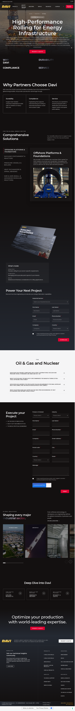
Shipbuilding (64, 665)
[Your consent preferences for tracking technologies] (72, 708)
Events (63, 696)
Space (62, 658)
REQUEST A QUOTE (37, 51)
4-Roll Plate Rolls (49, 654)
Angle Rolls (47, 661)
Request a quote (69, 6)
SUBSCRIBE (10, 666)
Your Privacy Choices (42, 708)
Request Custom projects (48, 666)
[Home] (6, 6)
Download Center (66, 689)
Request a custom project (24, 6)
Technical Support (49, 678)
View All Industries (66, 669)
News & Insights (65, 678)
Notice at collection (28, 708)
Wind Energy (64, 654)
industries (37, 13)
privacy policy (49, 333)
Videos (62, 685)
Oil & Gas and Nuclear (67, 661)
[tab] (15, 151)
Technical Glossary (66, 692)
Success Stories (65, 681)
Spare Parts (47, 681)
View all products (49, 670)
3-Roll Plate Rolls (49, 658)
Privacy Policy (46, 702)
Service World (48, 685)
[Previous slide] (66, 561)
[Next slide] (70, 561)
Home (30, 13)
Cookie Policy (46, 704)
